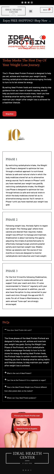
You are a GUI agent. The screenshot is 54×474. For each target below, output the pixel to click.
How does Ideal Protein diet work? (19, 330)
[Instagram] (32, 2)
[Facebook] (25, 2)
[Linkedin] (22, 2)
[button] (31, 11)
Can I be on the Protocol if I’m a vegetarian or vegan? (26, 380)
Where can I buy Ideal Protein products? (21, 398)
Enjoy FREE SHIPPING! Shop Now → (27, 21)
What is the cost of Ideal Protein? (19, 373)
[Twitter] (28, 2)
